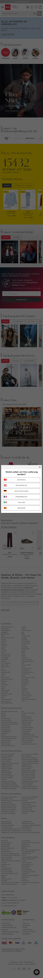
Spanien (22, 508)
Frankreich (21, 497)
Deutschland (21, 491)
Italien (21, 502)
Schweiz (21, 480)
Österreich (21, 485)
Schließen (40, 467)
